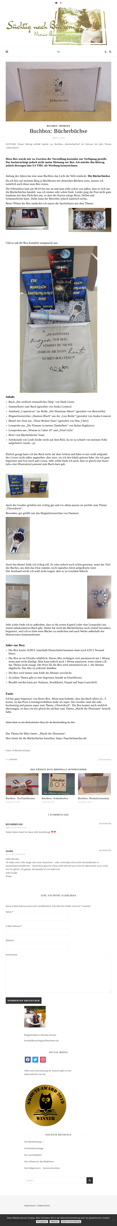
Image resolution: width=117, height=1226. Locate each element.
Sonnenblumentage (33, 1148)
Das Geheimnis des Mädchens (39, 1161)
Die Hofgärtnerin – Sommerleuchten (42, 1168)
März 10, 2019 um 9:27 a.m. (16, 827)
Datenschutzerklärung (71, 1222)
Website (10, 940)
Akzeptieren (42, 1222)
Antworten (105, 823)
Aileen (9, 851)
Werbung (64, 126)
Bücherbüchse (14, 824)
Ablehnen (54, 1222)
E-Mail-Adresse (14, 926)
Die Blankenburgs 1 (34, 1141)
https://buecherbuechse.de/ (71, 738)
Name (9, 911)
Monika (13, 759)
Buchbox (52, 126)
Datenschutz (44, 1205)
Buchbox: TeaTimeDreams (20, 798)
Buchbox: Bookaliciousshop (93, 798)
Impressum (29, 1205)
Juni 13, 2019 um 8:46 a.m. (15, 854)
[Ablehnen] (113, 1220)
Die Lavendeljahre (33, 1154)
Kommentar (11, 954)
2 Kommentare (104, 759)
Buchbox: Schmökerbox (55, 798)
